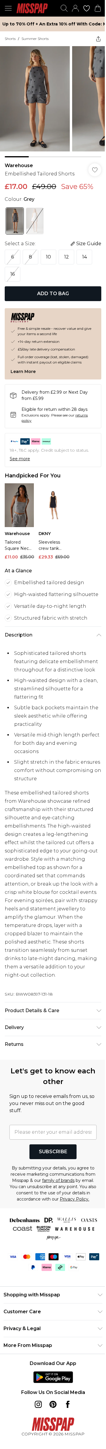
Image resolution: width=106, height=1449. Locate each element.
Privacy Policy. (74, 1199)
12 (66, 257)
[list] (53, 101)
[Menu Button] (8, 8)
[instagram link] (38, 1404)
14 (84, 257)
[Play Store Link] (53, 1377)
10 (48, 257)
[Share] (98, 38)
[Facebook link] (67, 1404)
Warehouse (19, 165)
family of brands (58, 1180)
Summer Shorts (35, 38)
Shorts (10, 38)
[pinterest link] (53, 1404)
